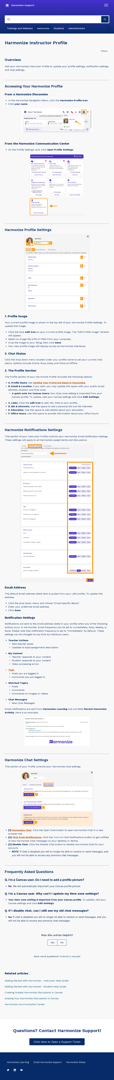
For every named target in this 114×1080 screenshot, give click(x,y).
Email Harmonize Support (48, 1062)
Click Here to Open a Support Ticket (57, 1041)
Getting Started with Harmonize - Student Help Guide (35, 986)
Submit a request (70, 956)
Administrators (76, 28)
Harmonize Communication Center (25, 1004)
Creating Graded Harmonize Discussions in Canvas (34, 992)
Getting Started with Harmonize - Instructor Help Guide (37, 980)
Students (59, 28)
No (62, 942)
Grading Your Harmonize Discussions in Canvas (32, 998)
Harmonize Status (76, 1062)
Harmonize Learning (18, 1062)
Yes (52, 942)
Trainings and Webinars (20, 28)
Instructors (43, 28)
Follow (104, 51)
